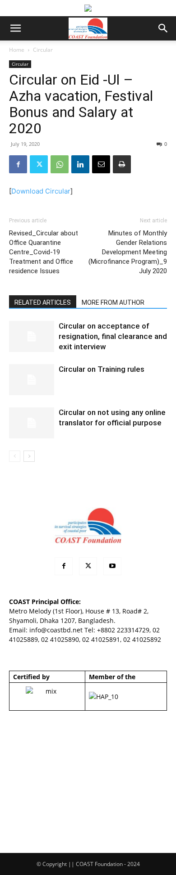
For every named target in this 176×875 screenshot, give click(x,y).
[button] (15, 28)
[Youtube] (112, 566)
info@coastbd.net (56, 630)
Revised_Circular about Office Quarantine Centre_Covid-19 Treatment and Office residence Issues (43, 252)
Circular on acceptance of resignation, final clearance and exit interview (113, 336)
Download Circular (40, 191)
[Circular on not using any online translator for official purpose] (31, 422)
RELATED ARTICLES (42, 302)
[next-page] (29, 456)
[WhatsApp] (60, 164)
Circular (43, 50)
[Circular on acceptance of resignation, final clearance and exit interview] (31, 336)
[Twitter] (39, 164)
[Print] (122, 164)
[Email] (101, 164)
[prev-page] (14, 456)
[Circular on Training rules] (31, 379)
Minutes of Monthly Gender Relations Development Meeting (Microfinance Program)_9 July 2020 (127, 252)
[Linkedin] (80, 164)
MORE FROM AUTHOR (113, 302)
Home (16, 50)
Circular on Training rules (101, 369)
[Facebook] (18, 164)
